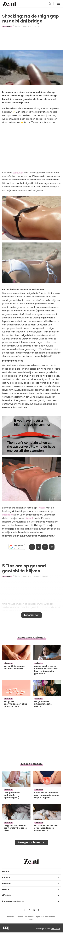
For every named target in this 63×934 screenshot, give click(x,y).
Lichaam (7, 26)
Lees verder (31, 615)
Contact (31, 919)
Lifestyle (6, 895)
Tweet (38, 547)
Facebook (7, 514)
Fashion (6, 883)
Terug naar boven (29, 842)
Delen (32, 547)
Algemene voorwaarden (45, 917)
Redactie (10, 917)
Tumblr (29, 518)
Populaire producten (13, 901)
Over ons (19, 917)
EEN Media (55, 929)
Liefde (5, 889)
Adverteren (29, 917)
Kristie (37, 26)
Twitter (41, 507)
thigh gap (18, 172)
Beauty (6, 877)
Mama (5, 871)
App (52, 547)
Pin (45, 547)
